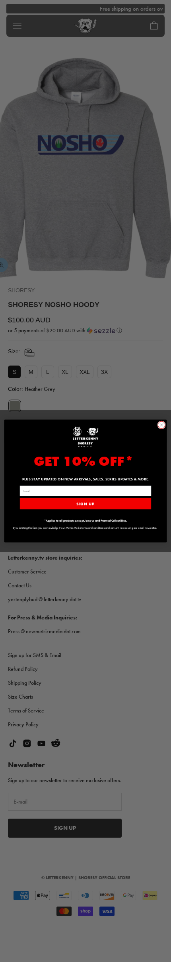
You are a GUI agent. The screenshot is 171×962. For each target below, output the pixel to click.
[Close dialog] (161, 425)
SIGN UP (85, 504)
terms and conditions (93, 528)
